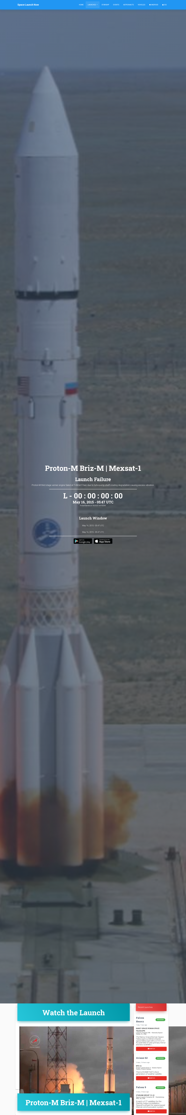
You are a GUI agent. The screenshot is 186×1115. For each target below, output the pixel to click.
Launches (92, 5)
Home (81, 5)
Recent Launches (145, 1007)
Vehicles (141, 5)
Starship (105, 5)
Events (116, 5)
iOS (165, 5)
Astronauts (128, 5)
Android (154, 5)
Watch (152, 1049)
